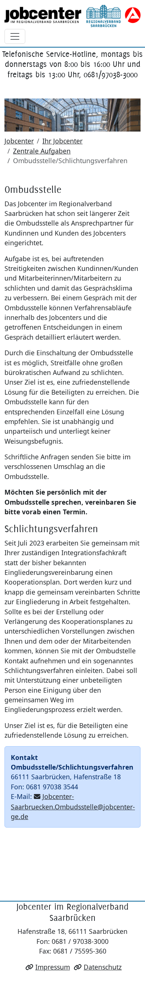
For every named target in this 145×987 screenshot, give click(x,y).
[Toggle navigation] (14, 36)
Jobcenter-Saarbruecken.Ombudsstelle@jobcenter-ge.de (73, 806)
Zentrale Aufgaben (42, 150)
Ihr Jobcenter (62, 140)
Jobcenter (19, 140)
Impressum (52, 966)
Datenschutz (103, 966)
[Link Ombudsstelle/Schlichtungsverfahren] (72, 16)
